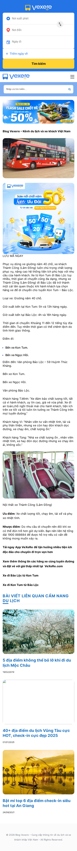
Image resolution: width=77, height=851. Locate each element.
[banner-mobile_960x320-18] (38, 111)
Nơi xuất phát (20, 18)
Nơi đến (16, 30)
